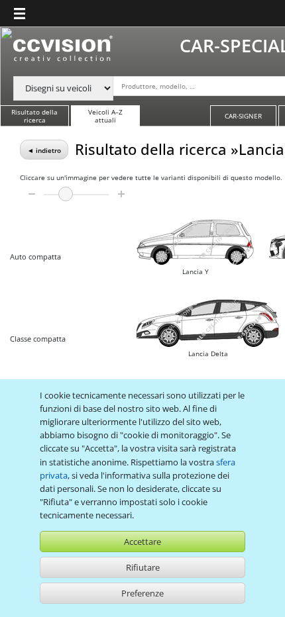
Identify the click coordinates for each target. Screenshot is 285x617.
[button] (19, 13)
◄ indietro (44, 150)
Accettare (142, 541)
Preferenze (142, 593)
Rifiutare (143, 567)
